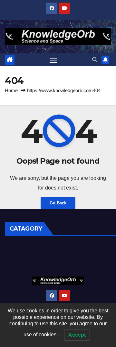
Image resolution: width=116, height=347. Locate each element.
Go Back (58, 203)
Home (11, 90)
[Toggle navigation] (53, 59)
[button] (94, 59)
